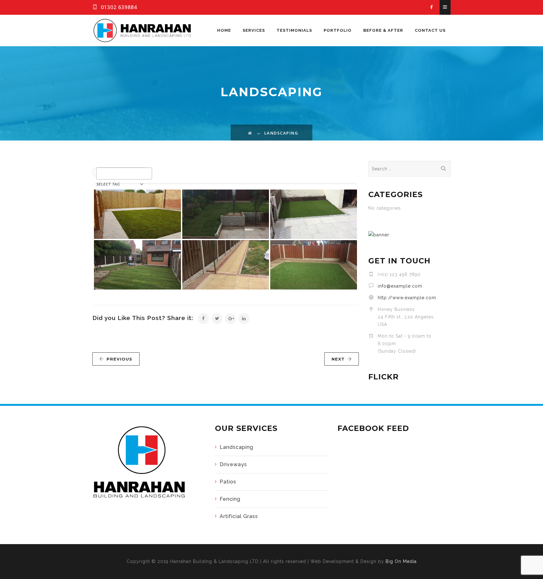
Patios (228, 482)
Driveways (233, 464)
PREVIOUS (119, 358)
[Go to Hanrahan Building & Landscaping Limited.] (250, 133)
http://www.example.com (407, 297)
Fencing (230, 499)
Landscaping (236, 447)
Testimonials (294, 30)
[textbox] (99, 173)
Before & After (383, 30)
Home (224, 30)
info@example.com (400, 286)
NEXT (338, 358)
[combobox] (124, 173)
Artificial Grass (239, 516)
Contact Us (430, 30)
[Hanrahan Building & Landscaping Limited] (142, 30)
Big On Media (401, 561)
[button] (121, 172)
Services (254, 30)
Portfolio (338, 30)
